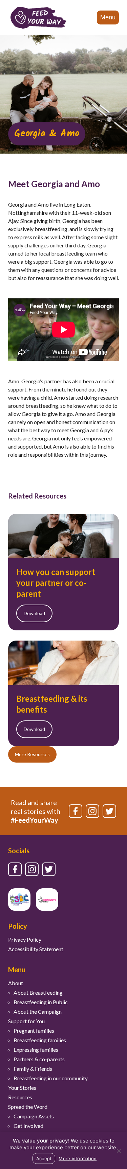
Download (34, 613)
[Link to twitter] (109, 811)
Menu (107, 17)
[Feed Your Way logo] (38, 17)
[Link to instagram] (92, 811)
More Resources (32, 754)
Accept (44, 1158)
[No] (118, 1150)
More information (78, 1158)
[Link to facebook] (75, 811)
